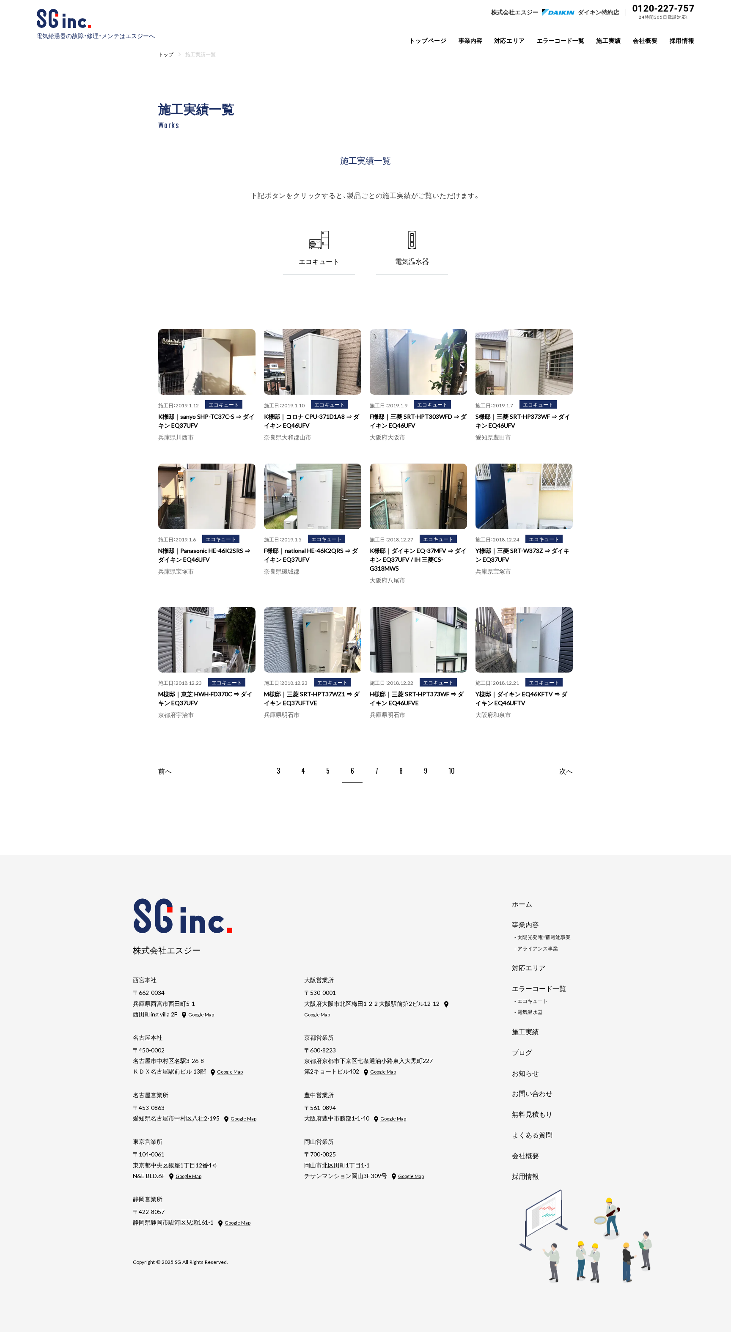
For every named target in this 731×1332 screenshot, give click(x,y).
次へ (566, 771)
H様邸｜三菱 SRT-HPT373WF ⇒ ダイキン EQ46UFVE (417, 698)
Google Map (201, 1014)
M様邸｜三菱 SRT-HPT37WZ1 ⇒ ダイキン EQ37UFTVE (312, 698)
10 (451, 771)
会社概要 (645, 40)
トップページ (427, 40)
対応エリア (509, 40)
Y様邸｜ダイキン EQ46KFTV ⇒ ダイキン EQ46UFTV (521, 698)
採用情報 (682, 40)
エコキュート (224, 404)
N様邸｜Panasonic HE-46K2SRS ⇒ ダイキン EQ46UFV (204, 554)
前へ (165, 771)
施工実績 (608, 40)
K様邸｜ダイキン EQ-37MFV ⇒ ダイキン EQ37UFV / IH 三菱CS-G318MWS (418, 559)
